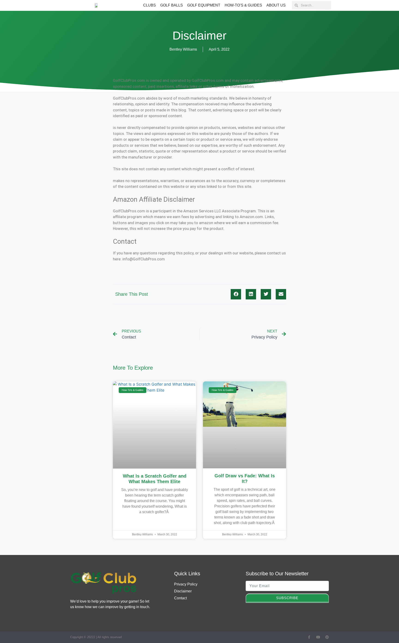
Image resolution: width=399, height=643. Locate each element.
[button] (236, 294)
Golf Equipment (203, 5)
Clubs (149, 5)
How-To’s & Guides (243, 5)
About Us (276, 5)
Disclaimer (183, 591)
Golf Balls (171, 5)
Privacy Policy (185, 584)
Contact (180, 598)
